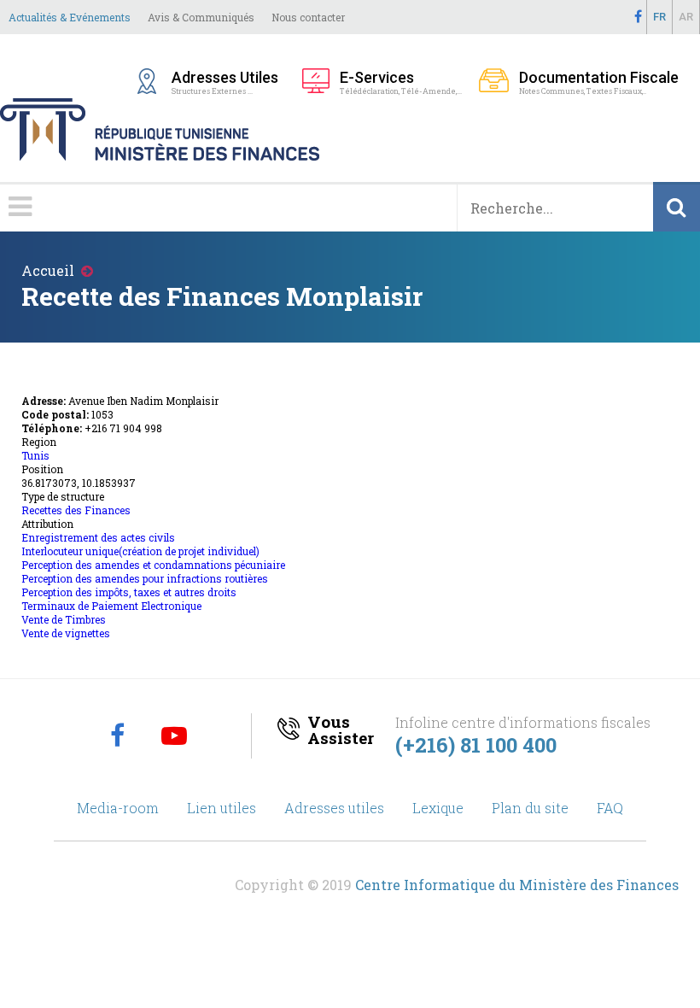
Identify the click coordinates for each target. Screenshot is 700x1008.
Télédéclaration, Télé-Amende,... (401, 82)
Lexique (438, 808)
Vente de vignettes (65, 633)
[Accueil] (350, 106)
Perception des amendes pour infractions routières (144, 578)
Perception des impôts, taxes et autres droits (128, 592)
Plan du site (530, 808)
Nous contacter (308, 17)
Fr (659, 16)
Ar (686, 16)
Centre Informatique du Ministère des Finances (517, 885)
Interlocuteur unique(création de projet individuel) (140, 551)
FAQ (610, 808)
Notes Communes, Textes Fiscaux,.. (599, 82)
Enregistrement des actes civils (98, 537)
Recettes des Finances (76, 510)
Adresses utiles (334, 808)
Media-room (118, 808)
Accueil (47, 270)
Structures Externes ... (228, 82)
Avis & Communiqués (201, 17)
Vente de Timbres (63, 619)
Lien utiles (221, 808)
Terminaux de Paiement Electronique (111, 605)
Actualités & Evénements (70, 17)
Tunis (35, 455)
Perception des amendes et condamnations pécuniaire (153, 564)
